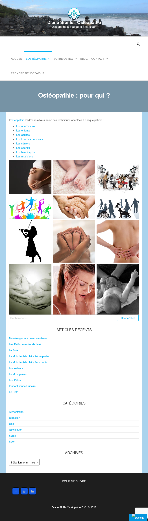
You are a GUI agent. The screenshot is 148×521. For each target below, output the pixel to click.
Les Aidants (16, 368)
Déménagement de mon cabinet (28, 338)
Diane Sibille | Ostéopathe (74, 22)
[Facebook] (15, 491)
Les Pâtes (15, 380)
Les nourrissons (25, 126)
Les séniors (23, 143)
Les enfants (23, 130)
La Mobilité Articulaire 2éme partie (29, 356)
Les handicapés (25, 152)
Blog (84, 58)
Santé (12, 435)
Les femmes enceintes (29, 139)
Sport (12, 441)
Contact (97, 58)
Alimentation (16, 412)
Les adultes (23, 135)
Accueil (16, 58)
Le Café (13, 392)
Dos (11, 423)
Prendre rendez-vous (27, 73)
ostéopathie (18, 120)
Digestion (14, 417)
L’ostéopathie (36, 58)
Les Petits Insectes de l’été (25, 344)
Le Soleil (14, 350)
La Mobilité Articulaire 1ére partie (28, 362)
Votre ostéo (63, 58)
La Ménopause (18, 374)
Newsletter (15, 429)
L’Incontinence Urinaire (22, 386)
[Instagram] (24, 491)
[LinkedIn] (32, 491)
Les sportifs (23, 148)
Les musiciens (24, 156)
